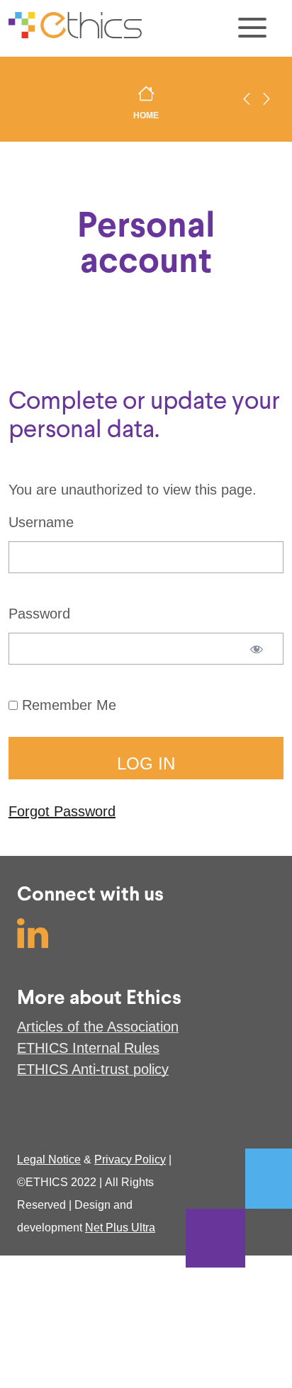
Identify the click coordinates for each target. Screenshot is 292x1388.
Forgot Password (62, 811)
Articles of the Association (98, 1026)
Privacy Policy (130, 1159)
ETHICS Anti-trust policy (93, 1069)
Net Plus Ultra (120, 1227)
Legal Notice (49, 1159)
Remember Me (67, 705)
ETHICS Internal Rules (88, 1048)
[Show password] (256, 655)
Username (41, 522)
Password (39, 613)
